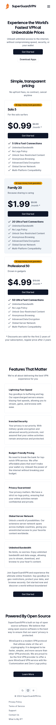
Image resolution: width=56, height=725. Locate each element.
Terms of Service (17, 706)
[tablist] (28, 690)
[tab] (22, 690)
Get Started (28, 51)
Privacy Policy (15, 702)
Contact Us (14, 715)
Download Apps (28, 59)
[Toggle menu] (49, 6)
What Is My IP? (16, 719)
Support (12, 710)
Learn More (28, 674)
